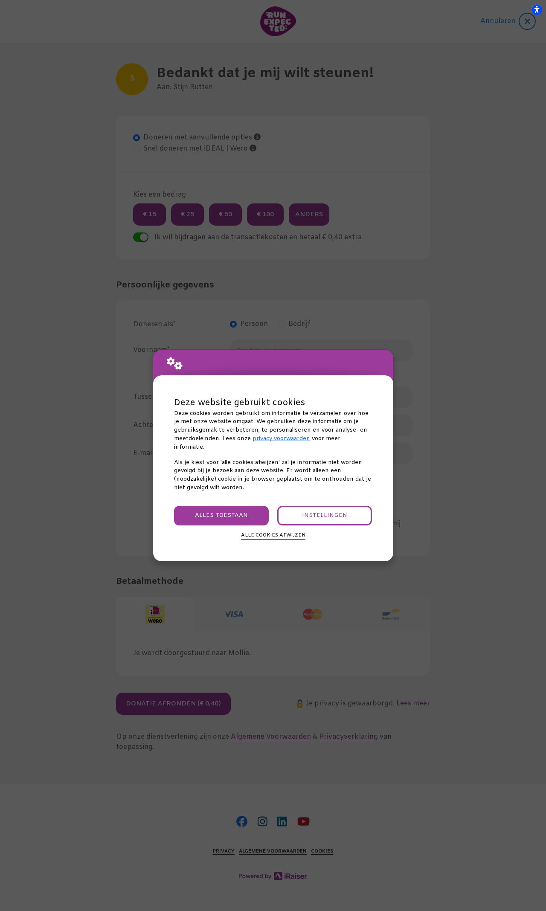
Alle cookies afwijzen (273, 535)
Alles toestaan (221, 515)
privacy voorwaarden (281, 438)
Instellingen (324, 515)
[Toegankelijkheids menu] (536, 9)
